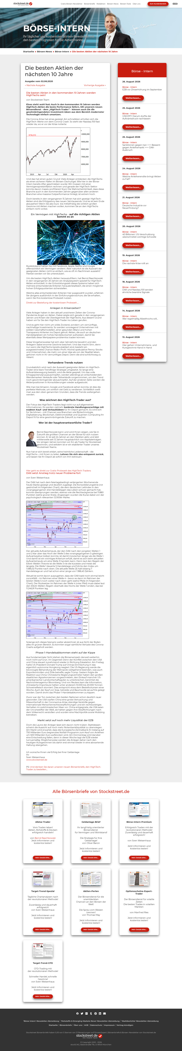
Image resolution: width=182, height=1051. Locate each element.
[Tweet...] (82, 1013)
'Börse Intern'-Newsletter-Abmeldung (41, 1021)
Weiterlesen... (133, 98)
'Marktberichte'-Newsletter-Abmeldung (140, 1021)
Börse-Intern (62, 51)
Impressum (109, 1025)
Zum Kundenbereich (158, 4)
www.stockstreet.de (36, 760)
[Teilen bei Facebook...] (77, 1013)
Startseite (28, 51)
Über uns (78, 1025)
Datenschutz (96, 1025)
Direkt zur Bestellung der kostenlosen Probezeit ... (52, 302)
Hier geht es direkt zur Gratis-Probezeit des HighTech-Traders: (58, 470)
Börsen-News (44, 51)
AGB (86, 1025)
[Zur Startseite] (24, 3)
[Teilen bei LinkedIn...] (100, 1013)
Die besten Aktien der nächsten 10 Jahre (95, 51)
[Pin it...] (95, 1013)
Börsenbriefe (66, 1025)
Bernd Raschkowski (45, 838)
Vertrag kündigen (125, 1025)
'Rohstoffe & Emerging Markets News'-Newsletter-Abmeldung (90, 1021)
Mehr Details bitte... (42, 858)
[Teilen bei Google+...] (86, 1013)
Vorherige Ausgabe (94, 85)
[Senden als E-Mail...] (104, 1013)
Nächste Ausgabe (36, 85)
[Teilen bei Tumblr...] (91, 1013)
